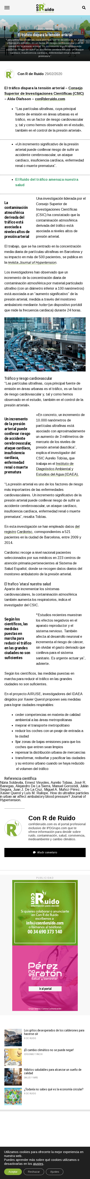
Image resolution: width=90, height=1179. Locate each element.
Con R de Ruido (30, 74)
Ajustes (54, 1171)
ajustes (38, 1163)
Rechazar (34, 1171)
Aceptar (13, 1171)
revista (32, 262)
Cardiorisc (24, 532)
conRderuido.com (50, 99)
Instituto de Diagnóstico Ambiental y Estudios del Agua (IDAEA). (57, 469)
